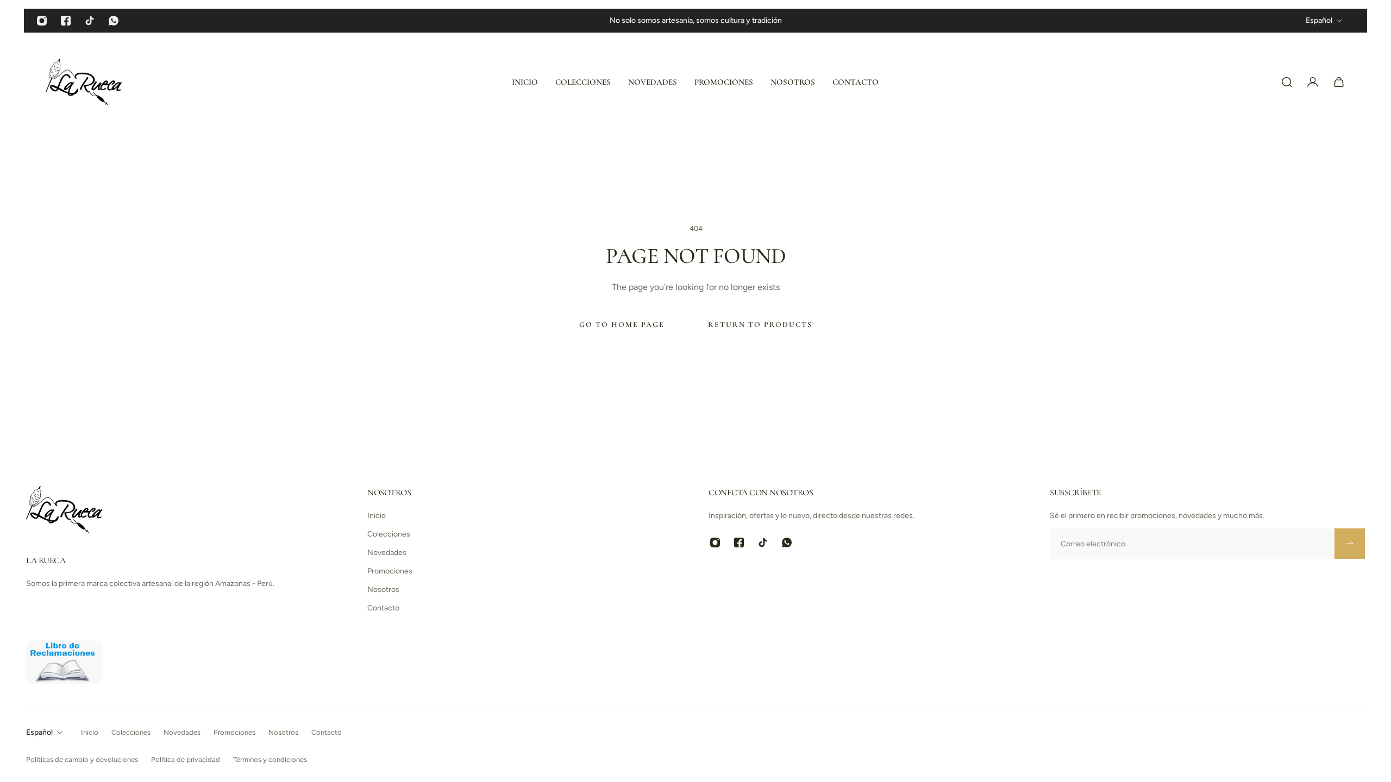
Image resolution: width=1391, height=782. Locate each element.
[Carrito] (1339, 82)
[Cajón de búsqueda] (1287, 82)
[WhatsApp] (114, 21)
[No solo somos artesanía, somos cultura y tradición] (695, 21)
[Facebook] (66, 21)
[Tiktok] (90, 21)
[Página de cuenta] (1313, 82)
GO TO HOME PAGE (622, 324)
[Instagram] (42, 21)
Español (39, 732)
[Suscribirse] (1349, 543)
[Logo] (84, 82)
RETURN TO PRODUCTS (760, 324)
